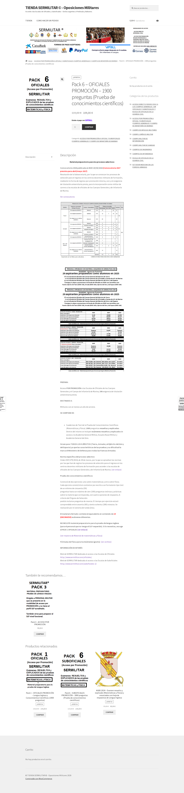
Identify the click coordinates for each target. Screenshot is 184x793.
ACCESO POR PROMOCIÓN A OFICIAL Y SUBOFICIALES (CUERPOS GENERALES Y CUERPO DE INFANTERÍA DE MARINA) (76, 61)
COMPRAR (89, 127)
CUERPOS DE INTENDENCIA (142, 154)
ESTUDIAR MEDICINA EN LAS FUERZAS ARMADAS (143, 166)
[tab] (39, 157)
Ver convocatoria (67, 196)
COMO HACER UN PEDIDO (48, 20)
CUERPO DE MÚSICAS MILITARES (144, 130)
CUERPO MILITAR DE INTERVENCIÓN (140, 139)
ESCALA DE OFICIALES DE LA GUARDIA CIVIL (142, 159)
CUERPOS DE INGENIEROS (142, 149)
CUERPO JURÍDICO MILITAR (142, 134)
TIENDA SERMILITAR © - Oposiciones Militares (62, 7)
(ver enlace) (116, 469)
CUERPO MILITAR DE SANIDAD (143, 145)
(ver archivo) (106, 542)
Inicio (30, 61)
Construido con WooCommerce (38, 778)
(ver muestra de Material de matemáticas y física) (81, 535)
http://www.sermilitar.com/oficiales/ (76, 557)
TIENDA (28, 20)
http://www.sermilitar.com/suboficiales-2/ (78, 563)
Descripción (30, 157)
